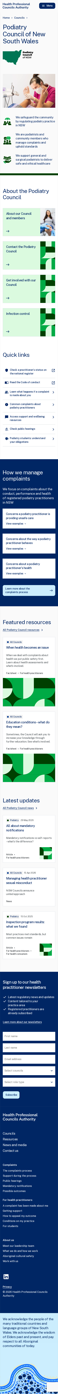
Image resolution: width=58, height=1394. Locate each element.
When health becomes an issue (27, 647)
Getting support (12, 1210)
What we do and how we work (20, 1251)
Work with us (10, 1261)
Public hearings (12, 1180)
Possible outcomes (14, 1191)
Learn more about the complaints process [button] (17, 590)
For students (10, 1226)
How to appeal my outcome (19, 1215)
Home (6, 17)
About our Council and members (19, 216)
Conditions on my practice (18, 1221)
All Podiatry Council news (18, 808)
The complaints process (17, 1170)
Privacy (7, 1286)
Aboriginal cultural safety (18, 1256)
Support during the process (19, 1175)
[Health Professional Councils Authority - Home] (16, 6)
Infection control (18, 314)
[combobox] (29, 1070)
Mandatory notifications (17, 1186)
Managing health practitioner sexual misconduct (26, 880)
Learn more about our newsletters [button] (22, 1022)
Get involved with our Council (21, 282)
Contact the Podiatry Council (21, 249)
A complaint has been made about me (25, 1205)
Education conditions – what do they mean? (27, 724)
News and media (14, 1145)
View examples (14, 523)
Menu (50, 5)
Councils (19, 17)
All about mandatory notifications (20, 828)
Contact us (10, 1151)
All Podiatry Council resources (21, 629)
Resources (10, 1139)
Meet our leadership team (18, 1245)
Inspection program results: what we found (25, 924)
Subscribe (11, 1094)
